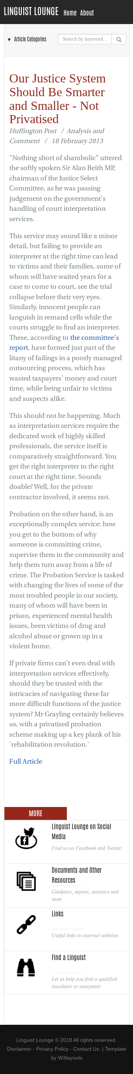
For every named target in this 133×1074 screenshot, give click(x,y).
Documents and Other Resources (77, 874)
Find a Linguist (69, 957)
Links (58, 913)
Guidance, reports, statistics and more (85, 895)
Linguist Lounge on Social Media (81, 830)
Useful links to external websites (85, 935)
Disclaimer (19, 1049)
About (87, 13)
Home (70, 13)
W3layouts (70, 1058)
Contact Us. (86, 1049)
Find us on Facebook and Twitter (86, 848)
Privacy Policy (52, 1049)
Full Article (25, 762)
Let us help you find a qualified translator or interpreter (84, 982)
